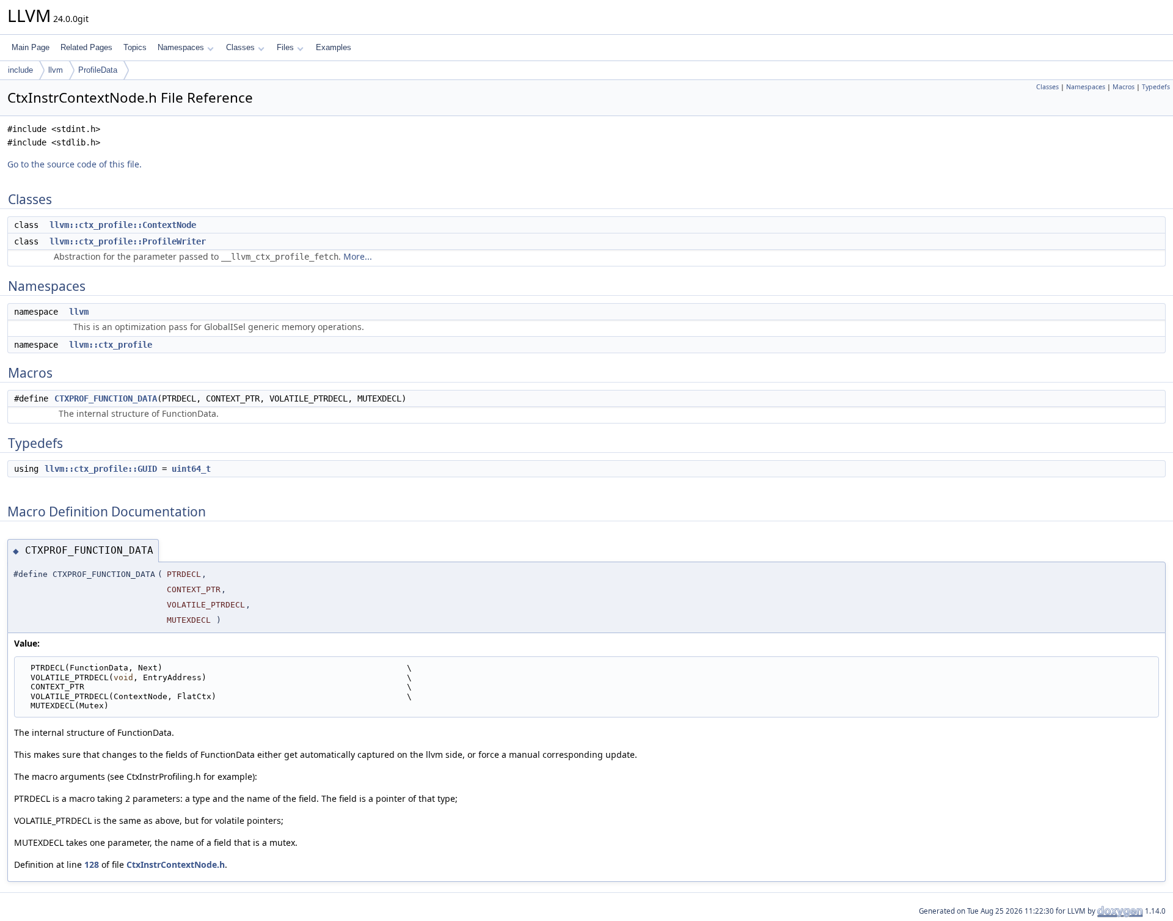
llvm (55, 70)
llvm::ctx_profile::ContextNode (122, 225)
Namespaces (181, 47)
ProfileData (97, 70)
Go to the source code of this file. (74, 164)
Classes (240, 47)
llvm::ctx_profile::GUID (101, 469)
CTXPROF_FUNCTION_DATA (105, 398)
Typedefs (1156, 87)
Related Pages (86, 47)
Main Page (30, 47)
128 (91, 864)
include (20, 70)
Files (285, 47)
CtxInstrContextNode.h (175, 864)
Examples (333, 47)
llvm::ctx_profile (110, 345)
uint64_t (191, 469)
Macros (1124, 87)
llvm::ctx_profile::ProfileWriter (127, 241)
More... (357, 256)
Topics (135, 47)
